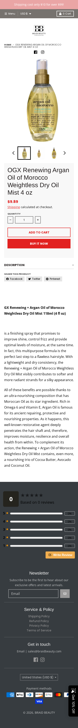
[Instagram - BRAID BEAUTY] (42, 52)
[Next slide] (64, 153)
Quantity (14, 213)
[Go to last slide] (14, 153)
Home (7, 44)
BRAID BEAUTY (45, 712)
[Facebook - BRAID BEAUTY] (35, 52)
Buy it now (39, 244)
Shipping (13, 207)
